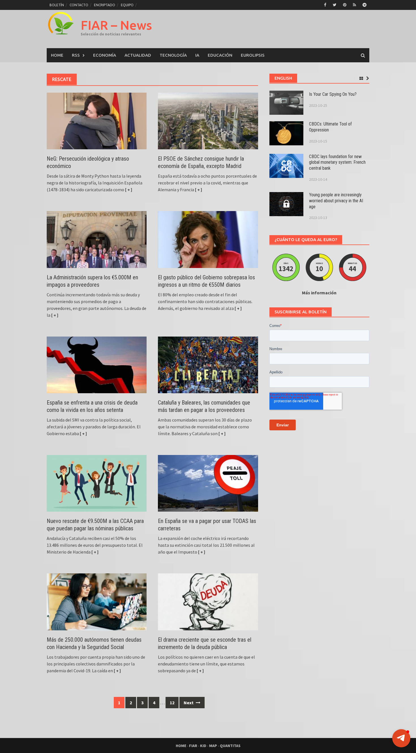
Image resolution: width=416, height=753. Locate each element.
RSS (76, 55)
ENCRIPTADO (104, 5)
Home (57, 55)
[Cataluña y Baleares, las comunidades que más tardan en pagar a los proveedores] (208, 364)
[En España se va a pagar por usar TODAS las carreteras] (208, 483)
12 (172, 702)
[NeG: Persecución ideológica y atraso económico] (97, 120)
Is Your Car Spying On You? (333, 94)
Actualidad (138, 55)
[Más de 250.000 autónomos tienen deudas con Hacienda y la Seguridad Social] (97, 601)
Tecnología (173, 55)
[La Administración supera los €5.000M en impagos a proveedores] (97, 239)
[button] (401, 738)
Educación (220, 55)
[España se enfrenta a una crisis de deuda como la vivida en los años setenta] (97, 364)
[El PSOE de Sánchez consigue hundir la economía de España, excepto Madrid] (208, 120)
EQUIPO (127, 5)
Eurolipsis (253, 55)
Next (189, 702)
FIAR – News (116, 25)
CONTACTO (79, 5)
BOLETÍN (57, 5)
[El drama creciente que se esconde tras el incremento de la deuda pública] (208, 601)
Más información (319, 292)
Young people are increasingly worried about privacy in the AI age (336, 200)
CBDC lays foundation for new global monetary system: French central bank (337, 162)
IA (197, 55)
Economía (104, 55)
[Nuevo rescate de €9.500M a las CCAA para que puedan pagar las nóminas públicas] (97, 483)
